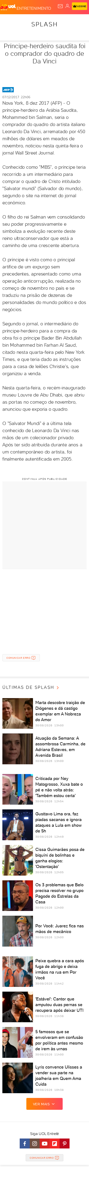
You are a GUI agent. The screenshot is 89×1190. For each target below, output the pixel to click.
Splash (44, 24)
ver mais (41, 1104)
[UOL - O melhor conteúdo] (8, 7)
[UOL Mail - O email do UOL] (60, 6)
